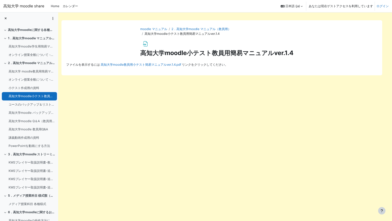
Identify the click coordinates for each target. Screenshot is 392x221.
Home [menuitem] (55, 6)
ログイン (382, 6)
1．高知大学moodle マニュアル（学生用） (31, 38)
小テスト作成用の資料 (24, 88)
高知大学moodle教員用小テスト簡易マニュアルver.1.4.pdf (141, 65)
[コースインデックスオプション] (53, 18)
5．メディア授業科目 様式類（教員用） (31, 195)
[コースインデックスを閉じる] (5, 18)
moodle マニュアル (153, 29)
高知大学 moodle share (23, 6)
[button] (291, 6)
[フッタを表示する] (381, 210)
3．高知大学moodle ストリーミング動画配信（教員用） (31, 154)
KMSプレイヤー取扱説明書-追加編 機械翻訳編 (32, 179)
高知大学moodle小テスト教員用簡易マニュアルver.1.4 (32, 96)
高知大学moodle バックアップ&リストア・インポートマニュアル (32, 113)
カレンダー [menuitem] (70, 6)
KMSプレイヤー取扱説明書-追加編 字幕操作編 (32, 171)
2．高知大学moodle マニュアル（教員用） (31, 63)
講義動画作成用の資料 (24, 138)
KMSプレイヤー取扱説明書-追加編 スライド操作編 (32, 187)
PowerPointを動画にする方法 (29, 146)
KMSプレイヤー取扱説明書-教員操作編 (32, 162)
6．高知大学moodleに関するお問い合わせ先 (31, 212)
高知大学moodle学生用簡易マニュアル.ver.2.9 (32, 46)
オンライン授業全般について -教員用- (32, 79)
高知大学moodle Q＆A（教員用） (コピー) (32, 121)
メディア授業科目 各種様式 (27, 204)
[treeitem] (29, 30)
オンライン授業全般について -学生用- (32, 55)
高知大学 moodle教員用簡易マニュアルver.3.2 (32, 71)
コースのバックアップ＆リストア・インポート (32, 104)
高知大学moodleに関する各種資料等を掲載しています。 (31, 30)
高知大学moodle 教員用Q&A (28, 129)
